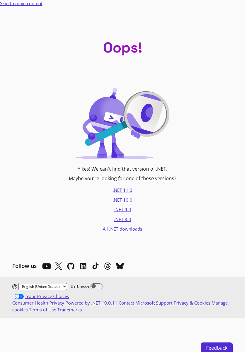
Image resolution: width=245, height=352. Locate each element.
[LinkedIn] (83, 266)
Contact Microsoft (137, 303)
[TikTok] (95, 266)
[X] (58, 266)
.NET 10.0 (122, 200)
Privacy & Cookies (192, 303)
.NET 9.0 (122, 209)
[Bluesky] (120, 266)
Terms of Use (42, 310)
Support (164, 303)
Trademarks (69, 310)
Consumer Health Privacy (38, 303)
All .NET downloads (122, 229)
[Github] (71, 266)
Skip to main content (21, 3)
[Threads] (107, 266)
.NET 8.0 (122, 219)
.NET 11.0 (122, 190)
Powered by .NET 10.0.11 (91, 303)
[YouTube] (46, 266)
